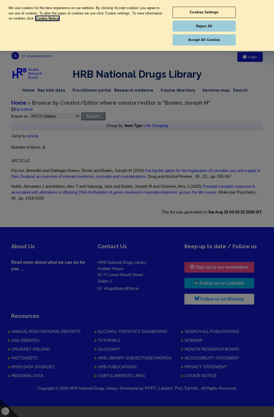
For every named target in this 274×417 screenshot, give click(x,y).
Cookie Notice (47, 18)
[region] (137, 25)
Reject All (204, 26)
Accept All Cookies (204, 40)
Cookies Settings (204, 12)
